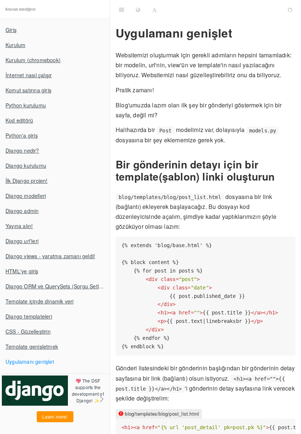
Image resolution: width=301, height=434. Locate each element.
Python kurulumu (26, 105)
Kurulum (15, 45)
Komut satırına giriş (28, 90)
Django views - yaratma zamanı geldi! (50, 256)
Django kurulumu (26, 165)
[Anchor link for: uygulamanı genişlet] (237, 32)
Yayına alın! (19, 226)
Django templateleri (29, 316)
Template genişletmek (32, 346)
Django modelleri (26, 195)
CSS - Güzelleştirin (28, 331)
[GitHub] (290, 9)
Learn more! (54, 416)
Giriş (11, 29)
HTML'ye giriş (22, 271)
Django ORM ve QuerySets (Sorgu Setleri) (56, 286)
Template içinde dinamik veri (40, 301)
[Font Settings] (154, 9)
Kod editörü (19, 120)
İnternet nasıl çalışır (29, 75)
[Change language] (138, 9)
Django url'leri (22, 241)
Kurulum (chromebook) (33, 60)
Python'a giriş (22, 135)
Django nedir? (22, 150)
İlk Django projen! (27, 180)
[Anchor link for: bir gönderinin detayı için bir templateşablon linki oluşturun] (279, 176)
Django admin (22, 210)
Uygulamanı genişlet (30, 361)
